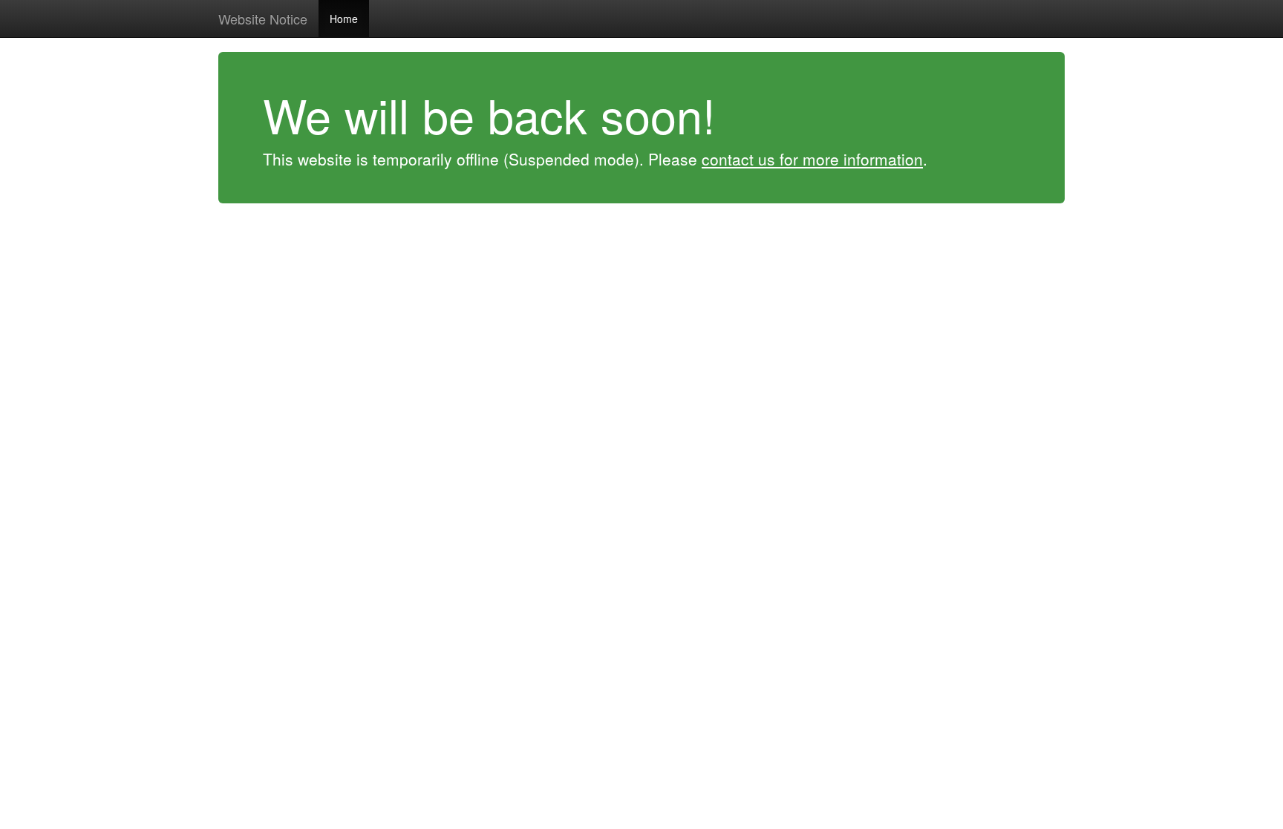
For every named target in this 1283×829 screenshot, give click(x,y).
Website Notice (262, 18)
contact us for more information (812, 159)
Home (344, 18)
